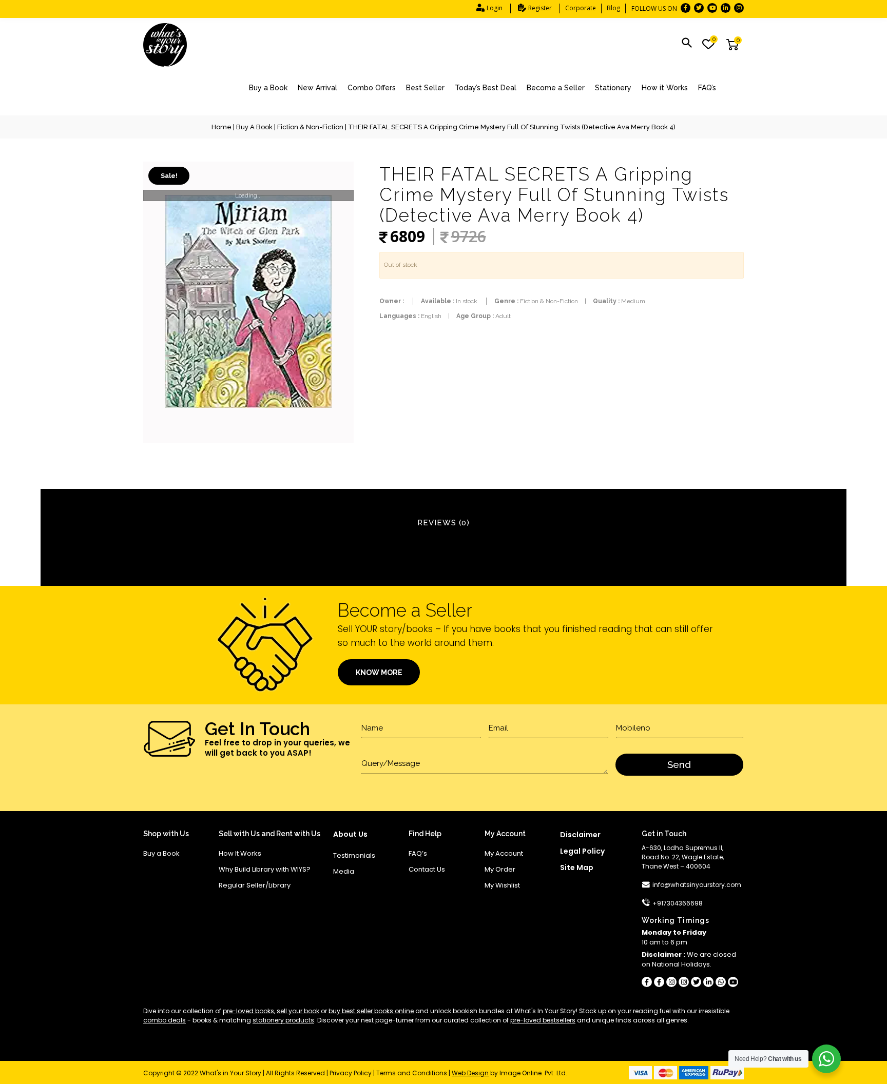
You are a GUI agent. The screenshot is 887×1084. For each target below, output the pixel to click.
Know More (379, 672)
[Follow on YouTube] (712, 8)
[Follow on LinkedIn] (725, 8)
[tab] (443, 523)
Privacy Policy (351, 1073)
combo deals (164, 1020)
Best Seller (425, 88)
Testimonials (354, 855)
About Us (350, 834)
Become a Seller (556, 88)
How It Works (240, 853)
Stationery (613, 88)
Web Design (470, 1073)
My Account (504, 853)
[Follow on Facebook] (685, 8)
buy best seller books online (371, 1011)
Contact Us (427, 869)
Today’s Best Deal (485, 88)
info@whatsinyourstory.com (696, 884)
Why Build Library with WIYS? (265, 869)
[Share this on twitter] (696, 982)
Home (221, 127)
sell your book (298, 1011)
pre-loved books (248, 1011)
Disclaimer (580, 835)
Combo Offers (372, 88)
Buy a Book (268, 88)
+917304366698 (677, 903)
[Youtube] (733, 982)
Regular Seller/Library (255, 885)
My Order (500, 869)
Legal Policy (582, 851)
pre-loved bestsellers (542, 1020)
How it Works (665, 88)
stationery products (283, 1020)
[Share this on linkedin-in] (708, 982)
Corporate (580, 8)
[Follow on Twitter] (699, 8)
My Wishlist (502, 885)
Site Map (576, 867)
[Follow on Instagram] (739, 8)
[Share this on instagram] (671, 982)
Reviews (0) (443, 522)
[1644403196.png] (248, 302)
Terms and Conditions (411, 1073)
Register (540, 8)
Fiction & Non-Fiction (310, 127)
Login (495, 8)
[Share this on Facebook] (647, 982)
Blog (613, 8)
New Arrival (317, 88)
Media (343, 871)
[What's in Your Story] (165, 45)
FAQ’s (707, 88)
